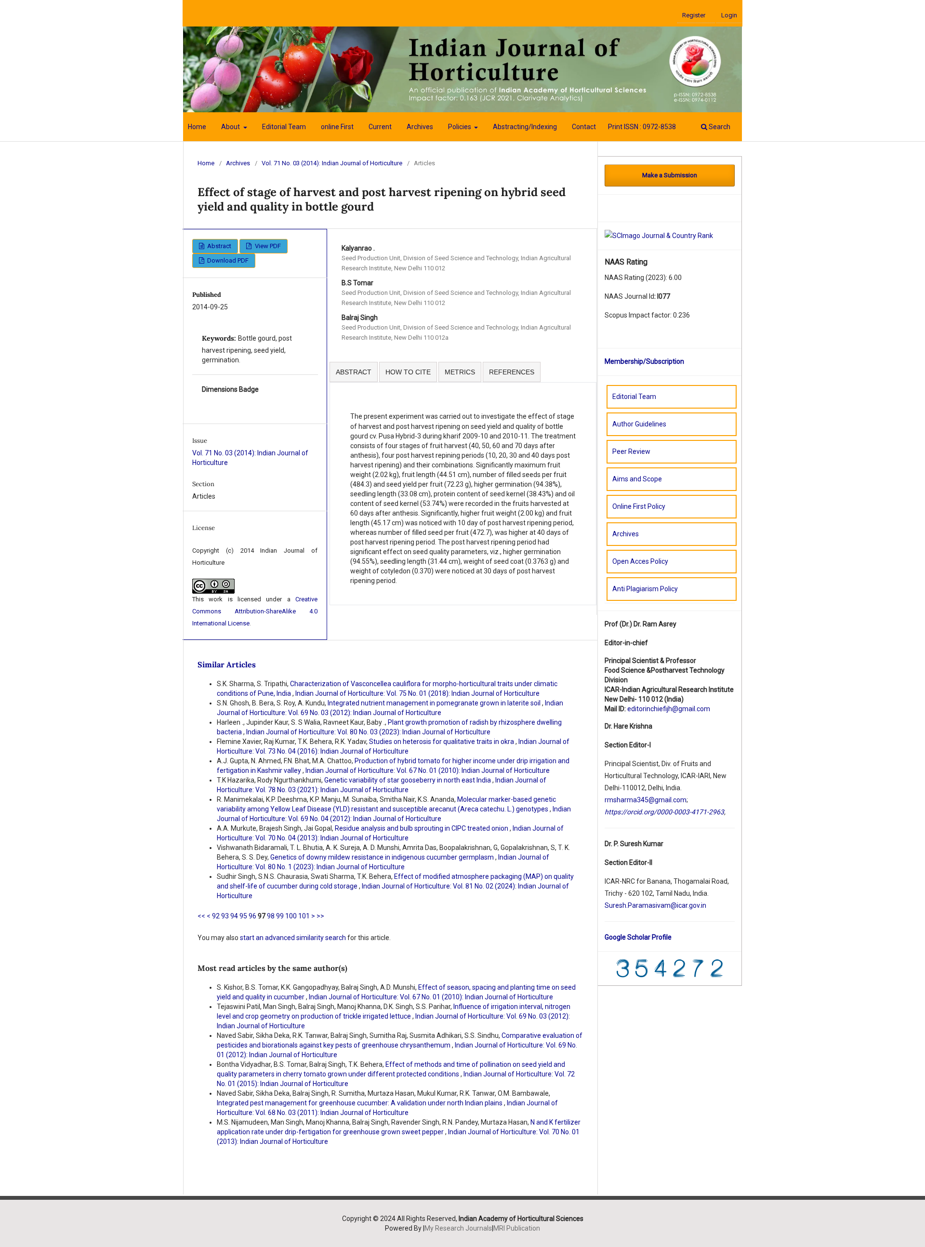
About (231, 127)
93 (225, 916)
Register (693, 15)
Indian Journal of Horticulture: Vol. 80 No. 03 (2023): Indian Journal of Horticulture (368, 732)
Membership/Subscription (644, 361)
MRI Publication (516, 1228)
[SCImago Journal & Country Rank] (659, 235)
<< (201, 916)
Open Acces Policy (640, 561)
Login (729, 15)
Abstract (218, 246)
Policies (460, 127)
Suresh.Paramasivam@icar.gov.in (655, 905)
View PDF (267, 246)
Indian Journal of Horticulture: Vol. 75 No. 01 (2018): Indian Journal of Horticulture (417, 693)
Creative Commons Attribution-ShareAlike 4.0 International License (254, 611)
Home (197, 127)
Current (380, 127)
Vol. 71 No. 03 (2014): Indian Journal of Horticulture (332, 163)
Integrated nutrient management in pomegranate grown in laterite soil (435, 703)
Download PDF (227, 260)
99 (280, 916)
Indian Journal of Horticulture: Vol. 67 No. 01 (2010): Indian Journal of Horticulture (427, 770)
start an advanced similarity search (293, 938)
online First (337, 127)
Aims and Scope (637, 479)
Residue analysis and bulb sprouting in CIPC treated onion (422, 828)
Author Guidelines (639, 424)
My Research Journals (458, 1228)
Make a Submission (669, 175)
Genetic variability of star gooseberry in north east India (408, 780)
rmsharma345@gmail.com (646, 800)
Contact (584, 127)
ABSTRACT (353, 372)
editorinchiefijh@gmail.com (668, 709)
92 (216, 916)
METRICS (460, 372)
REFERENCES (511, 372)
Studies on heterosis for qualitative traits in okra (442, 741)
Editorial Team (284, 127)
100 (291, 916)
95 (243, 916)
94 (234, 916)
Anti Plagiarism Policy (645, 589)
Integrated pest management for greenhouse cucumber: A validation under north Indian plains (360, 1103)
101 (304, 916)
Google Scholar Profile (638, 937)
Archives (420, 127)
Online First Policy (638, 506)
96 (252, 916)
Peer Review (631, 451)
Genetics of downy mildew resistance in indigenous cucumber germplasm (382, 857)
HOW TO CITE (408, 372)
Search (718, 127)
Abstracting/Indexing (525, 127)
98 (271, 916)
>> (320, 916)
